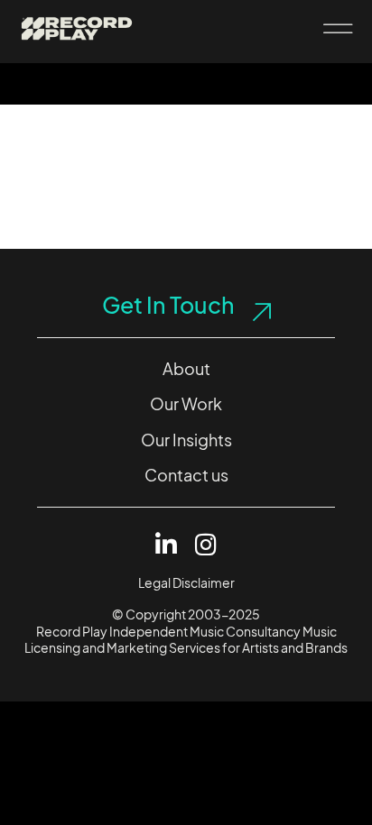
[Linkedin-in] (166, 544)
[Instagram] (206, 544)
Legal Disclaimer (186, 583)
